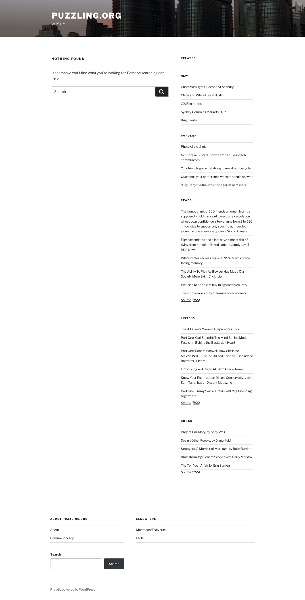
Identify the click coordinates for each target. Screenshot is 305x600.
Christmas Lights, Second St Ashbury (207, 87)
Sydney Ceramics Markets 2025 (204, 112)
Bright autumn (191, 120)
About (54, 530)
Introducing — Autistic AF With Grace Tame (212, 369)
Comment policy (62, 538)
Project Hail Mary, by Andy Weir (203, 432)
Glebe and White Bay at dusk (201, 95)
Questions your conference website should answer (217, 177)
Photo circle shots (194, 146)
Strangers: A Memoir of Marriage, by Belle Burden (216, 449)
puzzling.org (87, 16)
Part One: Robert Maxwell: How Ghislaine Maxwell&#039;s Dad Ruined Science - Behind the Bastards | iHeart (217, 356)
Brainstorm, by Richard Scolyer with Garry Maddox (216, 457)
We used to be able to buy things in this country (214, 285)
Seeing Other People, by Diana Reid (206, 440)
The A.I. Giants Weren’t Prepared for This (210, 329)
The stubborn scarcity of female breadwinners (213, 293)
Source (186, 300)
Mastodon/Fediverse (151, 530)
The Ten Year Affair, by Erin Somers (206, 465)
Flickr (140, 538)
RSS (196, 300)
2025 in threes (191, 103)
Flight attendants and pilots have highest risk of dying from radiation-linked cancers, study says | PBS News (215, 245)
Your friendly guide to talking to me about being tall (216, 168)
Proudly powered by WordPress (72, 589)
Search (55, 554)
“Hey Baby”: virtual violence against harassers (213, 185)
